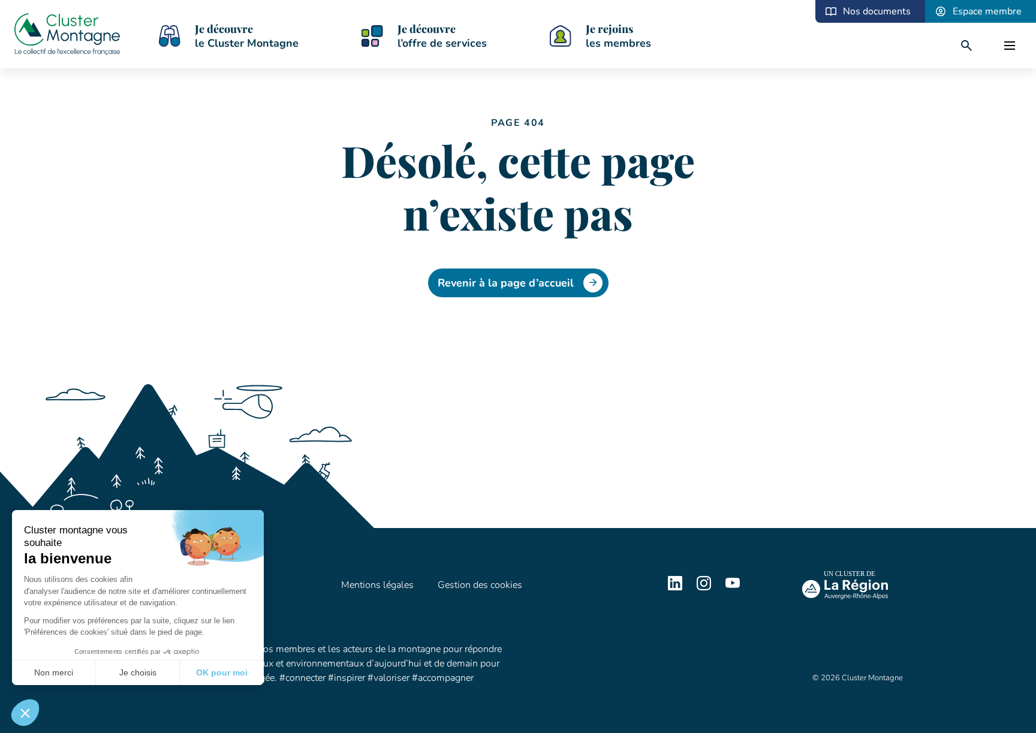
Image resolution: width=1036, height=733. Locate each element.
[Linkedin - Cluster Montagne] (675, 587)
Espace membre (987, 11)
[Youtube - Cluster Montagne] (732, 587)
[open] (1010, 46)
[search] (966, 46)
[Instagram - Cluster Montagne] (704, 587)
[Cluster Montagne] (67, 36)
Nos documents (877, 11)
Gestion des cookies (480, 585)
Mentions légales (377, 585)
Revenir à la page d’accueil (506, 283)
